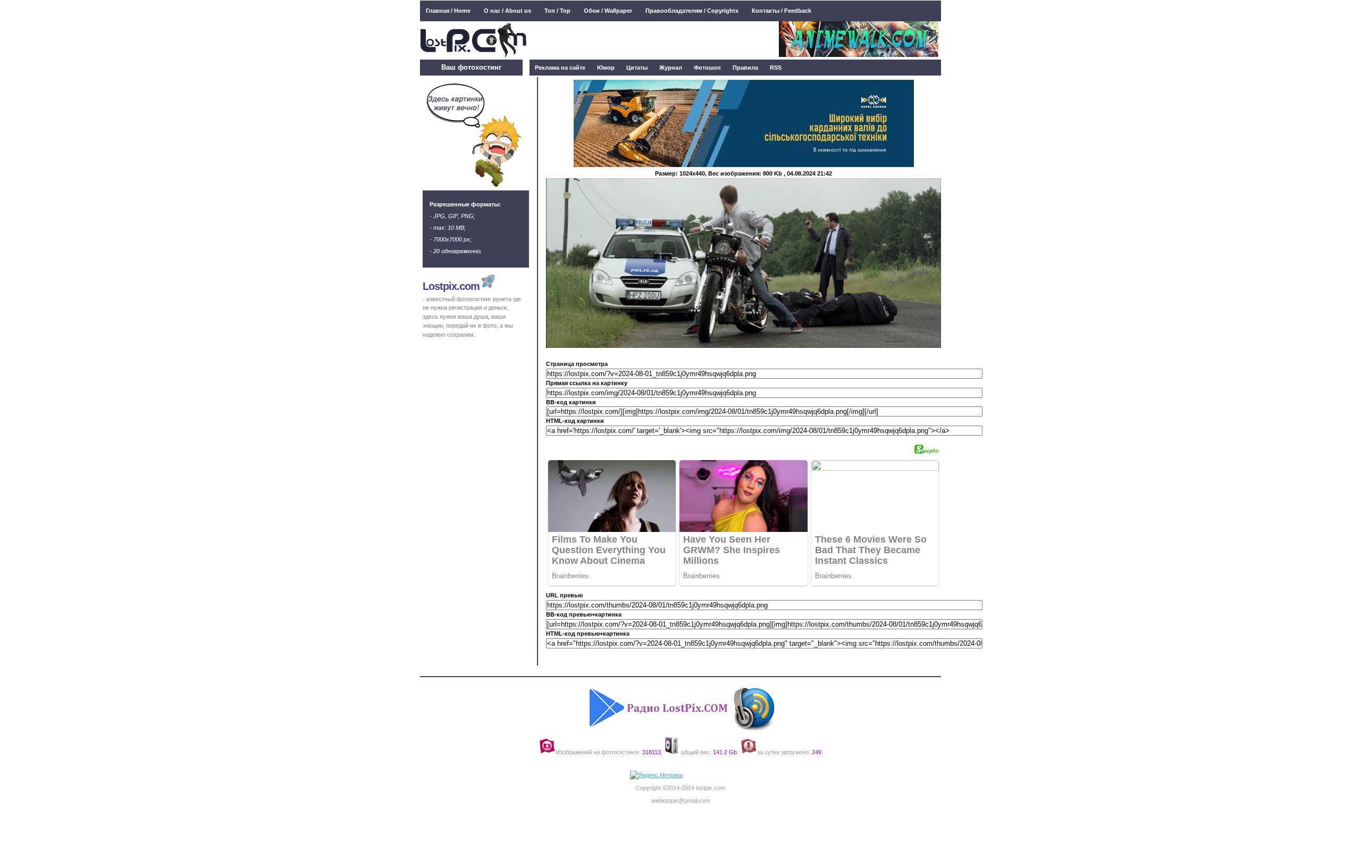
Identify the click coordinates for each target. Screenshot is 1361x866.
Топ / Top (557, 10)
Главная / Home (448, 10)
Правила (745, 67)
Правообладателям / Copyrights (691, 10)
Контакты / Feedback (781, 10)
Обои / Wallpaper (608, 10)
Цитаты (637, 67)
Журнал (670, 67)
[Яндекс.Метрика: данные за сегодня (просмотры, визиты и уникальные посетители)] (656, 775)
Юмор (606, 67)
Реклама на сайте (560, 67)
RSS (776, 67)
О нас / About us (507, 10)
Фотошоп (707, 67)
